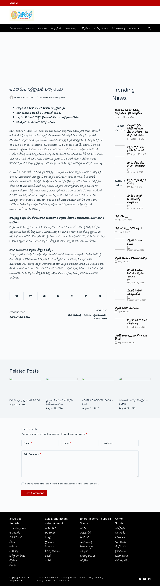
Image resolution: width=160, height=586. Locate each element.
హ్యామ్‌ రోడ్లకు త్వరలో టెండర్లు (137, 181)
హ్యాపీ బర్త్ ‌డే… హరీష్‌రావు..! (128, 228)
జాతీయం (30, 28)
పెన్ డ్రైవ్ (84, 551)
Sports (119, 523)
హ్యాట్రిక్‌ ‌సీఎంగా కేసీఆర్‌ (134, 242)
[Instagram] (149, 579)
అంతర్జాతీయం (51, 528)
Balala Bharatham (56, 518)
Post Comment (34, 493)
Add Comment (32, 454)
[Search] (149, 28)
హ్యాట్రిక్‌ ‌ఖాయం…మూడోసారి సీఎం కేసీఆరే (131, 337)
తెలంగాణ (42, 28)
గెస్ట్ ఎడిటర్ (120, 542)
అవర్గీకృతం (120, 528)
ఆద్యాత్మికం (15, 532)
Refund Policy (86, 577)
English (14, 523)
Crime (119, 518)
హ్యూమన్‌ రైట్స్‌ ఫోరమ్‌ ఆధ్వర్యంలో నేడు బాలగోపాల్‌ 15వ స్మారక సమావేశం (137, 130)
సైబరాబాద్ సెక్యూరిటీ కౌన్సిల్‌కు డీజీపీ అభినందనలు (59, 402)
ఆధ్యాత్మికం (50, 532)
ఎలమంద (84, 537)
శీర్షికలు (132, 28)
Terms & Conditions (47, 577)
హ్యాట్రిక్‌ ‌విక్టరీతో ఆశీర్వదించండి (134, 292)
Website (108, 443)
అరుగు (83, 528)
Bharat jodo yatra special (96, 518)
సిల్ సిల (13, 565)
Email (67, 443)
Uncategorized (47, 97)
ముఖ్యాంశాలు (16, 28)
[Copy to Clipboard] (31, 296)
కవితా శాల (120, 537)
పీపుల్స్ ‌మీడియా (52, 551)
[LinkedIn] (86, 296)
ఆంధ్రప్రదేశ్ (56, 28)
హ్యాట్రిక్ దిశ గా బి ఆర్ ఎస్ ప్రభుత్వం (137, 321)
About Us (50, 580)
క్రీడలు (13, 542)
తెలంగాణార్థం (71, 28)
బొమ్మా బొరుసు (101, 28)
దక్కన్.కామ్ (120, 546)
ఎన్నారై (48, 537)
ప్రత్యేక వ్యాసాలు (17, 555)
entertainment (54, 523)
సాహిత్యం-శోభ (118, 28)
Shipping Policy (68, 577)
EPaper (14, 3)
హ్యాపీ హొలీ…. (122, 216)
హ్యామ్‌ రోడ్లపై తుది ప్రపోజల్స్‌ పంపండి (135, 149)
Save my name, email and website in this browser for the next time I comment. (62, 484)
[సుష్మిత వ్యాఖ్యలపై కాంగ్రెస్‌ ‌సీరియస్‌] (25, 386)
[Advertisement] (80, 56)
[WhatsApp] (17, 296)
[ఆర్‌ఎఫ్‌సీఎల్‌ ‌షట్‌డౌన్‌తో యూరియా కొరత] (98, 386)
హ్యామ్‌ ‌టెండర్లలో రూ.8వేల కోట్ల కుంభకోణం (134, 199)
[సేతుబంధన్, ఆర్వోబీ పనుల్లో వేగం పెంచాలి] (134, 386)
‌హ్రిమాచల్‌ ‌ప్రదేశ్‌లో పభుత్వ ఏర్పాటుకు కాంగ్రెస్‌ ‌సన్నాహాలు (128, 111)
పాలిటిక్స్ (14, 551)
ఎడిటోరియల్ (16, 537)
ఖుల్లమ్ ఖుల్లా (86, 542)
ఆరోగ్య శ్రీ (120, 532)
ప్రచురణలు (120, 551)
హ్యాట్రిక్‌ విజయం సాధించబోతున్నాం (131, 257)
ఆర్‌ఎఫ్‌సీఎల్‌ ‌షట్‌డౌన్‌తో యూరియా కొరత (97, 402)
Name (28, 443)
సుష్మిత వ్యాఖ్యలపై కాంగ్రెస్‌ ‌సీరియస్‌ (25, 400)
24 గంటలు (15, 518)
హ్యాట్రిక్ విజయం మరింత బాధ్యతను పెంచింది (135, 273)
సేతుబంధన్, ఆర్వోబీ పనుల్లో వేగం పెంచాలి (133, 402)
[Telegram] (100, 296)
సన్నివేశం (85, 28)
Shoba (84, 523)
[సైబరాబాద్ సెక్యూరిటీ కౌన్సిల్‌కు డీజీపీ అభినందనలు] (62, 386)
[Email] (44, 296)
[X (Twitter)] (72, 296)
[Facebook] (58, 296)
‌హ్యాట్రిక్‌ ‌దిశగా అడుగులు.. (127, 307)
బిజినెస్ (48, 555)
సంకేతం (48, 560)
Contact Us (64, 580)
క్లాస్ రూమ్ (50, 542)
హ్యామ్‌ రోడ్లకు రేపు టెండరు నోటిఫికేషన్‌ (136, 164)
